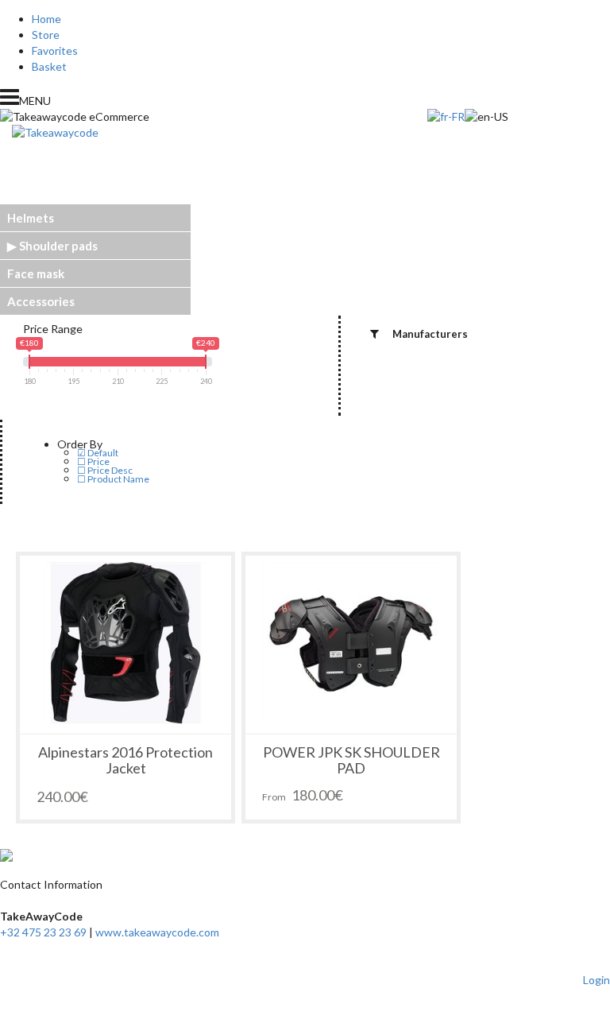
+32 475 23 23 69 (43, 932)
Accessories (41, 301)
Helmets (30, 218)
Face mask (35, 273)
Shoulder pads (58, 245)
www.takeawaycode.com (157, 932)
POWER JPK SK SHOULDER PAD (351, 760)
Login (596, 979)
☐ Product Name (113, 479)
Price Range (53, 328)
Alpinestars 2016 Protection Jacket (125, 760)
